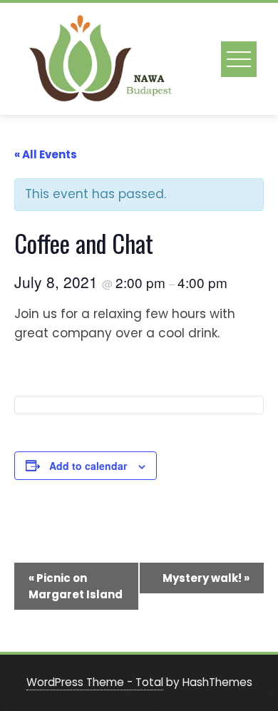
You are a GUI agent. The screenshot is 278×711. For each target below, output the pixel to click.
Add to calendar (88, 466)
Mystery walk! (206, 578)
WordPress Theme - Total (94, 682)
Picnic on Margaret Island (76, 586)
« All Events (45, 154)
